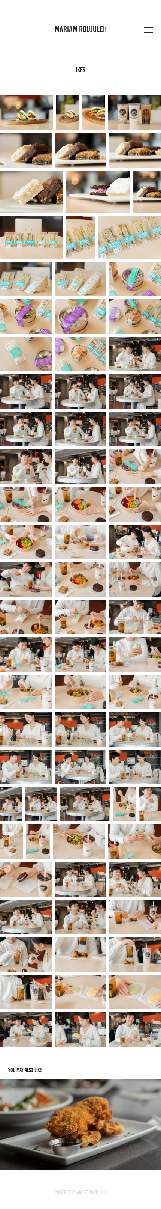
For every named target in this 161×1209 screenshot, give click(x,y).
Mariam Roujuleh (81, 29)
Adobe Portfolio (92, 1192)
